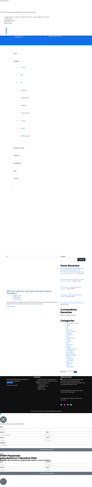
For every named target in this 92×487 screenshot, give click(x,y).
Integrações (17, 163)
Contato (16, 178)
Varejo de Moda (70, 366)
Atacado (23, 67)
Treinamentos (69, 363)
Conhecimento (69, 334)
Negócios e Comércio (71, 355)
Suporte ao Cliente (19, 148)
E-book (68, 339)
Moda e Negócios (70, 354)
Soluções (16, 61)
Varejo (23, 128)
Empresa (2, 432)
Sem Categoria (69, 360)
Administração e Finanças (72, 323)
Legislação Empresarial (71, 349)
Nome (1, 427)
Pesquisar (62, 256)
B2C (22, 82)
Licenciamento (25, 97)
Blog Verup (16, 299)
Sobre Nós (16, 155)
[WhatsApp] (71, 405)
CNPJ (47, 432)
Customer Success (70, 338)
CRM (67, 336)
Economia (68, 341)
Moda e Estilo (69, 352)
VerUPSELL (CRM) (25, 136)
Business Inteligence (71, 331)
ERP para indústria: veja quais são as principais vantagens (29, 292)
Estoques (68, 346)
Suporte (68, 362)
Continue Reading (11, 306)
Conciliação (69, 333)
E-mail (47, 437)
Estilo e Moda (69, 344)
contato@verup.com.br (9, 20)
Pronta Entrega (25, 113)
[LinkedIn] (68, 405)
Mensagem (2, 442)
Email (47, 467)
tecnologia (32, 303)
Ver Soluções (10, 382)
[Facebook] (61, 405)
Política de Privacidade (12, 385)
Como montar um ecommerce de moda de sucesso (72, 302)
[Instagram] (64, 405)
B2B (22, 75)
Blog (15, 171)
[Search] (75, 372)
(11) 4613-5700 (8, 18)
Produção (24, 105)
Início (15, 53)
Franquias (23, 90)
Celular (2, 437)
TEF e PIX (23, 120)
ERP (20, 299)
